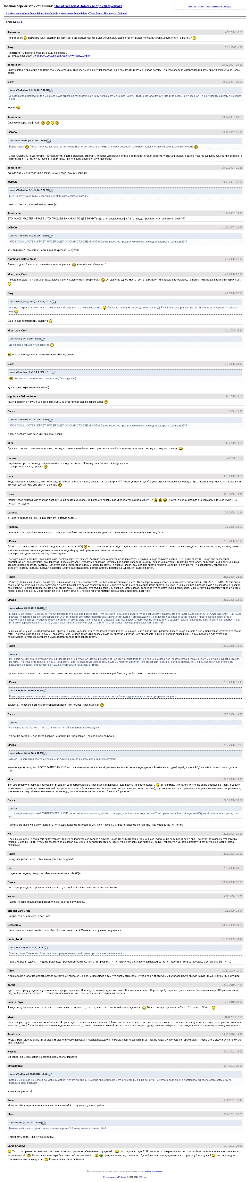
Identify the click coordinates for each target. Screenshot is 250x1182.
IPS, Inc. (143, 1177)
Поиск (201, 7)
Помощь (192, 7)
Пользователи (213, 7)
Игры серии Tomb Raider (74, 13)
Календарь (226, 7)
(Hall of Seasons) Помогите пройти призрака (88, 6)
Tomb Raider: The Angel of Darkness (108, 13)
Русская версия (110, 1177)
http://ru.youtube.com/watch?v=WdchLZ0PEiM (63, 55)
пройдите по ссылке (153, 1171)
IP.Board (122, 1177)
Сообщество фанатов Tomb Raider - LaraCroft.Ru (32, 13)
